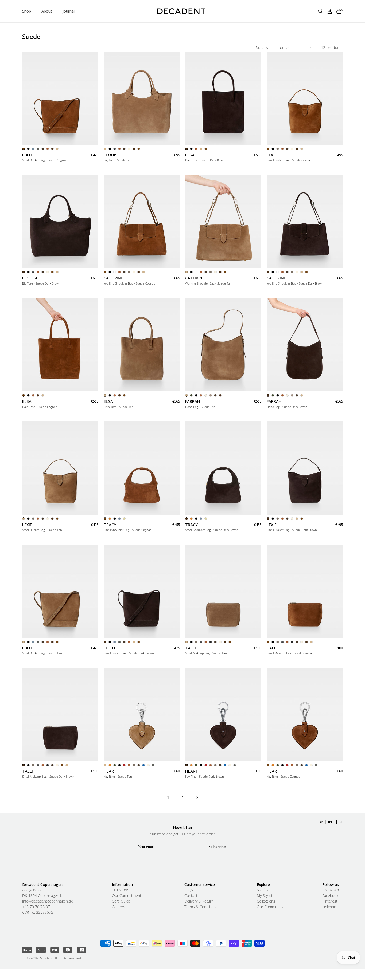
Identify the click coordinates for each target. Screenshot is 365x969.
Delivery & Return (198, 901)
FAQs (188, 890)
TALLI (190, 648)
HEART (110, 771)
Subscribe (217, 846)
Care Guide (121, 901)
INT (331, 821)
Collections (266, 901)
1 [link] (168, 797)
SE (341, 821)
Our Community (270, 907)
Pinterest (329, 901)
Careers (118, 907)
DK (321, 821)
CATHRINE (113, 278)
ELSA (190, 154)
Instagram (330, 890)
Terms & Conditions (201, 907)
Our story (120, 890)
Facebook (330, 895)
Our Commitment (126, 895)
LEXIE (272, 154)
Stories (263, 890)
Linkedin (329, 907)
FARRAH (192, 401)
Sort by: (262, 47)
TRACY (110, 524)
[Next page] (197, 797)
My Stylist (265, 895)
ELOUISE (112, 154)
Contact (190, 895)
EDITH (28, 154)
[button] (28, 11)
